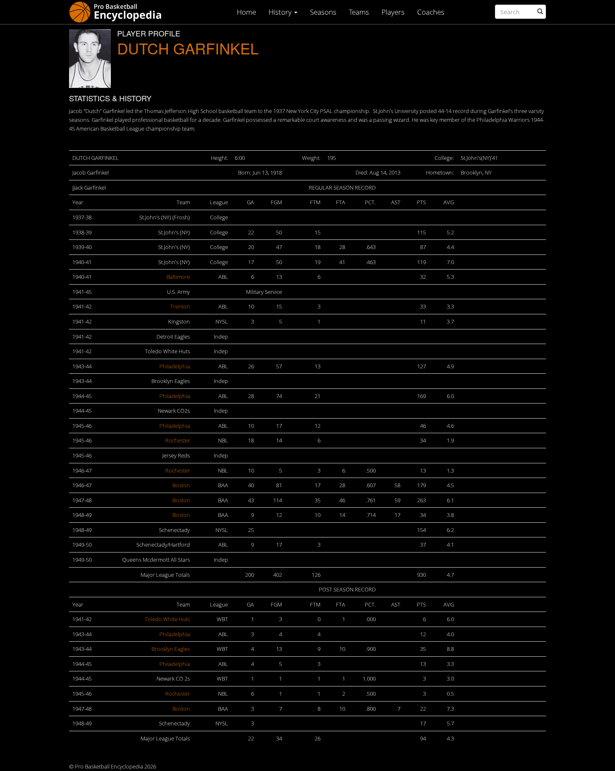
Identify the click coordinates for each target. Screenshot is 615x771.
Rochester (177, 440)
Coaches (430, 12)
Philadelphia (174, 366)
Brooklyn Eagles (170, 649)
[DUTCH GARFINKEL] (90, 58)
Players (393, 12)
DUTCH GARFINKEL (188, 48)
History (281, 12)
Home (246, 12)
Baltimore (178, 276)
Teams (359, 12)
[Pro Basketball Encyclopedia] (118, 11)
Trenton (180, 306)
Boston (181, 485)
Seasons (323, 12)
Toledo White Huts (167, 619)
